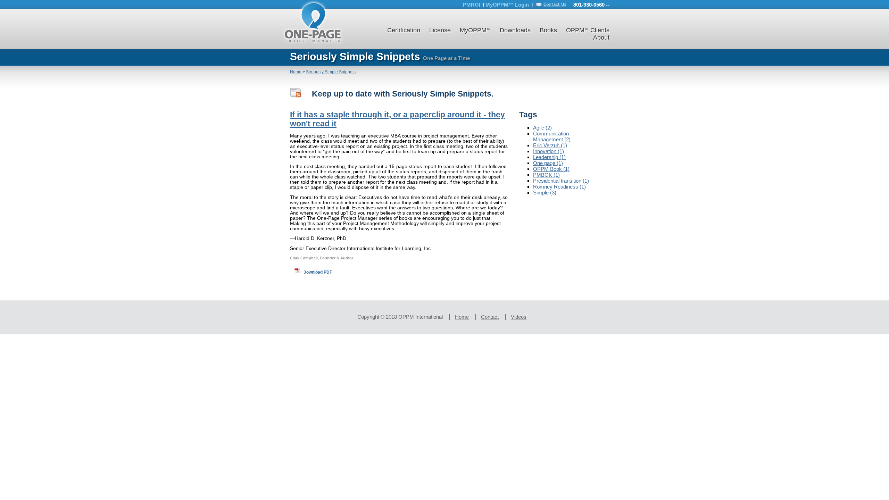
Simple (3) (544, 192)
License (440, 30)
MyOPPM (475, 30)
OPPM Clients (587, 30)
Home (295, 71)
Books (548, 30)
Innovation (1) (548, 151)
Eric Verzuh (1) (550, 145)
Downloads (515, 30)
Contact (490, 317)
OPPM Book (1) (551, 169)
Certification (403, 30)
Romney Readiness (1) (559, 187)
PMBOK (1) (546, 175)
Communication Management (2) (552, 136)
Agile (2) (542, 128)
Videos (518, 317)
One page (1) (548, 163)
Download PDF (317, 272)
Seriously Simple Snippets (331, 71)
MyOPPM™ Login (507, 5)
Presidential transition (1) (561, 181)
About (601, 37)
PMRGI (471, 5)
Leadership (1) (549, 157)
